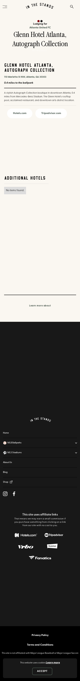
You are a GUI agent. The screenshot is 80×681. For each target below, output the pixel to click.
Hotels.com (19, 113)
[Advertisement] (26, 147)
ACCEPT (42, 671)
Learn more (53, 662)
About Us (7, 462)
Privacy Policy (40, 635)
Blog (5, 472)
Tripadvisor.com (51, 113)
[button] (40, 443)
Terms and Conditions (40, 645)
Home (6, 433)
